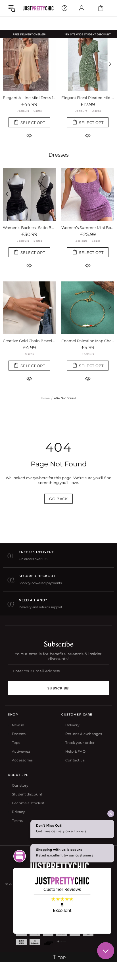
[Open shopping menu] (12, 8)
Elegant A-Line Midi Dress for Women (29, 97)
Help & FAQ (75, 751)
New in (18, 725)
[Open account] (81, 8)
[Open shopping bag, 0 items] (100, 8)
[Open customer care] (64, 8)
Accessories (22, 760)
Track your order (80, 742)
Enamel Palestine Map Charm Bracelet (87, 340)
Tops (16, 742)
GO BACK (58, 498)
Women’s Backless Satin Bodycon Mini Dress (29, 227)
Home (45, 398)
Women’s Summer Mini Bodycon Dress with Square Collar (87, 227)
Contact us (75, 760)
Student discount (27, 794)
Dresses (59, 155)
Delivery (72, 725)
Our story (20, 785)
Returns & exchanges (83, 734)
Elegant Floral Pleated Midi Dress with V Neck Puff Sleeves (87, 97)
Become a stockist (28, 803)
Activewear (22, 751)
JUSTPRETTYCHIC (38, 8)
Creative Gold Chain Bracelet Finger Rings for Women (29, 340)
